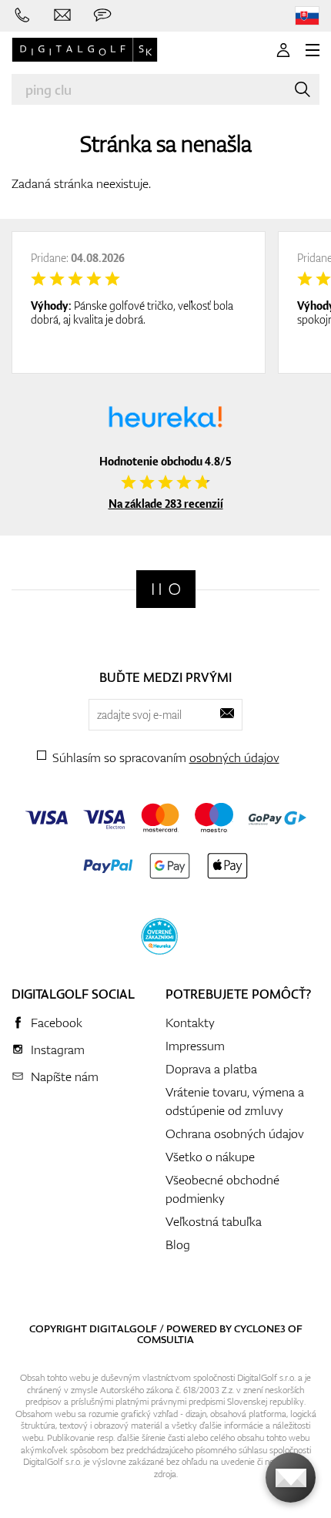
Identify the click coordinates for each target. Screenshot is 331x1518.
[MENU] (312, 50)
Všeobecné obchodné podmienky (222, 1189)
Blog (178, 1244)
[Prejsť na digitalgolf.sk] (307, 15)
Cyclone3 (260, 1328)
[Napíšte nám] (62, 15)
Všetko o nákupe (210, 1156)
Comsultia (165, 1339)
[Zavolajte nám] (22, 15)
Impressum (195, 1045)
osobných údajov (234, 757)
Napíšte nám (65, 1076)
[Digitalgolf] (166, 589)
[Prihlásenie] (283, 50)
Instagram (58, 1049)
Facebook (56, 1022)
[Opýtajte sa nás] (102, 15)
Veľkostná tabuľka (214, 1221)
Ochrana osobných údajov (235, 1133)
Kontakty (190, 1022)
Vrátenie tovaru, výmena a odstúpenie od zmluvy (235, 1101)
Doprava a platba (211, 1068)
